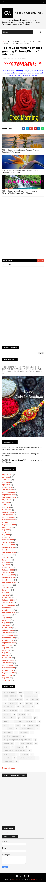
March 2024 (7, 510)
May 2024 (6, 507)
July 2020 (6, 618)
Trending (25, 754)
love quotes (8, 743)
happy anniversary (10, 710)
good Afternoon (31, 696)
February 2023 (8, 540)
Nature (6, 747)
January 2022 (7, 572)
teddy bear (8, 732)
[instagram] (24, 876)
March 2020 (7, 628)
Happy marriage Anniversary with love (17, 740)
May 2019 (6, 653)
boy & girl (7, 758)
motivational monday (26, 758)
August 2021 (7, 585)
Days (10, 729)
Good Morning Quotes (11, 736)
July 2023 (6, 530)
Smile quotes (8, 754)
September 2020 (9, 613)
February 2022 (8, 570)
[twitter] (43, 2)
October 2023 (7, 522)
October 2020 (8, 610)
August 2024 (7, 500)
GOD (18, 725)
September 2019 (9, 643)
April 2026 (6, 485)
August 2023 (7, 527)
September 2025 (9, 495)
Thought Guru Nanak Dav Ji (25, 721)
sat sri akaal (8, 761)
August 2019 (7, 645)
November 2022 (8, 547)
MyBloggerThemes (36, 879)
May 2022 (6, 562)
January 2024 (7, 515)
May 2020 (6, 623)
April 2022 (6, 565)
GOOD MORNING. (10, 696)
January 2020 (7, 633)
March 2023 (7, 537)
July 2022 (6, 557)
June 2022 (6, 560)
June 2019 (6, 650)
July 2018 (5, 678)
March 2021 (6, 598)
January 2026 (7, 490)
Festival (25, 707)
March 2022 (7, 567)
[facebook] (17, 876)
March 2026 (7, 487)
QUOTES (29, 692)
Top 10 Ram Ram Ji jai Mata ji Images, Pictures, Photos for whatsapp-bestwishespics (22, 448)
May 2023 (6, 535)
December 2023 (8, 517)
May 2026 (6, 482)
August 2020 (7, 615)
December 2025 (8, 492)
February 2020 (8, 630)
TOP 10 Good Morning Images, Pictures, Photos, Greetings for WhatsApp (20, 151)
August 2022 (7, 555)
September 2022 (9, 552)
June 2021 (6, 590)
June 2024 (6, 505)
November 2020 (8, 608)
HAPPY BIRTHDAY (16, 699)
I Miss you (21, 714)
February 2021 (7, 600)
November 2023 (8, 520)
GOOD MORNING (14, 41)
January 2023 (7, 542)
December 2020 (8, 605)
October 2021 (7, 580)
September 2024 (9, 497)
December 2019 (8, 635)
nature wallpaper (27, 729)
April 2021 (6, 595)
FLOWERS (24, 732)
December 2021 (8, 575)
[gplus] (29, 876)
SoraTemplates (15, 879)
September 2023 (9, 525)
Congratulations (9, 718)
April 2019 (6, 655)
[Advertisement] (23, 233)
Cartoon (6, 714)
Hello (5, 721)
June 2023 (6, 532)
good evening (8, 707)
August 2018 (7, 675)
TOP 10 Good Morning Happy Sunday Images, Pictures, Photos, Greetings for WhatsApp (19, 192)
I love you (13, 703)
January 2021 (7, 602)
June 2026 (6, 480)
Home (4, 41)
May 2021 (5, 592)
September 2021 (9, 582)
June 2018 (6, 680)
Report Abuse (8, 768)
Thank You (27, 718)
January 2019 (7, 663)
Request (20, 747)
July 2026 (6, 477)
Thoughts (35, 699)
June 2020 (6, 620)
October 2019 (7, 640)
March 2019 (6, 658)
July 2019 (5, 648)
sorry (5, 725)
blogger (40, 260)
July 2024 (6, 502)
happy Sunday (33, 725)
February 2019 (8, 660)
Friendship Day (26, 743)
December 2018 (8, 665)
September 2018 (9, 673)
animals (29, 703)
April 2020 (6, 625)
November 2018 (8, 668)
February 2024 (8, 512)
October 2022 (7, 550)
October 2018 (7, 670)
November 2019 (8, 638)
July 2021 (5, 587)
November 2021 (8, 577)
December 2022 (8, 545)
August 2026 (7, 475)
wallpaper (29, 710)
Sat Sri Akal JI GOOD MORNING (14, 750)
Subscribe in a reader (10, 833)
